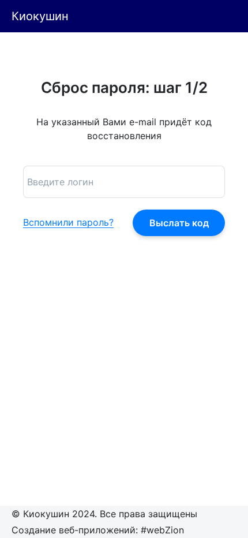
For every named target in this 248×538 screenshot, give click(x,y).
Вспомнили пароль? (68, 223)
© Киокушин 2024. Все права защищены (104, 514)
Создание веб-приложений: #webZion (98, 530)
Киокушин (40, 16)
